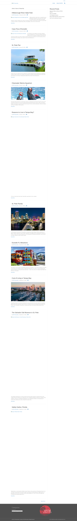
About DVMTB (60, 3)
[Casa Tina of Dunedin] (18, 33)
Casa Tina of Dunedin (19, 29)
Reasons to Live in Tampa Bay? (23, 112)
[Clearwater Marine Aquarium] (28, 93)
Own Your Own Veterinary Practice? (56, 18)
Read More (13, 23)
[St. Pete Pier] (28, 60)
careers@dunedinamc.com (61, 519)
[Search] (64, 3)
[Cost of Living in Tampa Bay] (28, 291)
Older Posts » (43, 501)
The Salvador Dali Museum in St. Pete (25, 312)
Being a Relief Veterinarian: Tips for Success (57, 16)
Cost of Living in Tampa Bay (21, 278)
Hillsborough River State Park (22, 13)
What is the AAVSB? (53, 13)
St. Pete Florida (17, 204)
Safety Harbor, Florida (19, 407)
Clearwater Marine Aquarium (22, 83)
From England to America (54, 15)
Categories (14, 509)
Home (53, 3)
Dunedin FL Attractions (20, 243)
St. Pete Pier (16, 45)
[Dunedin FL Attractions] (28, 256)
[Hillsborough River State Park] (19, 17)
